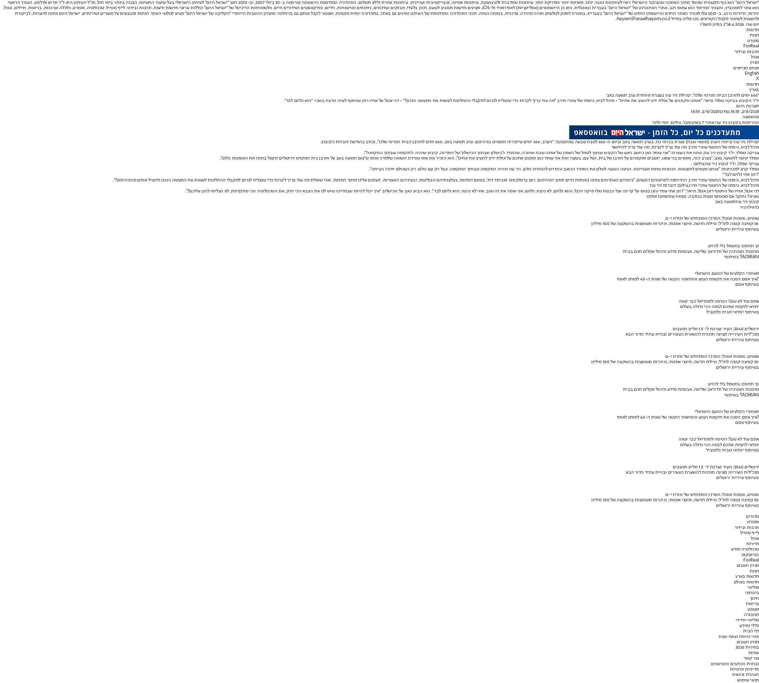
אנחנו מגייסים (746, 68)
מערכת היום (747, 106)
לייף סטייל (749, 533)
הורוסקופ (750, 555)
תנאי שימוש (748, 680)
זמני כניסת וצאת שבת (738, 636)
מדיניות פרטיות (744, 669)
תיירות (752, 544)
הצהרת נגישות (745, 674)
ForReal (751, 46)
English (752, 73)
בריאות (752, 603)
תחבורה (751, 614)
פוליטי (753, 587)
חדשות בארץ (747, 576)
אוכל (755, 57)
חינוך (754, 598)
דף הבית (751, 631)
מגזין (754, 62)
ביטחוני (752, 593)
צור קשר (751, 658)
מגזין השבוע (747, 565)
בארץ (754, 89)
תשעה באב (725, 202)
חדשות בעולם (746, 582)
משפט (753, 609)
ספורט (753, 41)
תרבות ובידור (746, 52)
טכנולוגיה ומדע (745, 549)
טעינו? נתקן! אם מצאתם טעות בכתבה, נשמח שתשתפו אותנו (703, 196)
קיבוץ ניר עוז (747, 202)
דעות (754, 35)
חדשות (752, 30)
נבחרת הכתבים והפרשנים (735, 664)
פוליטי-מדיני (747, 620)
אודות (753, 653)
